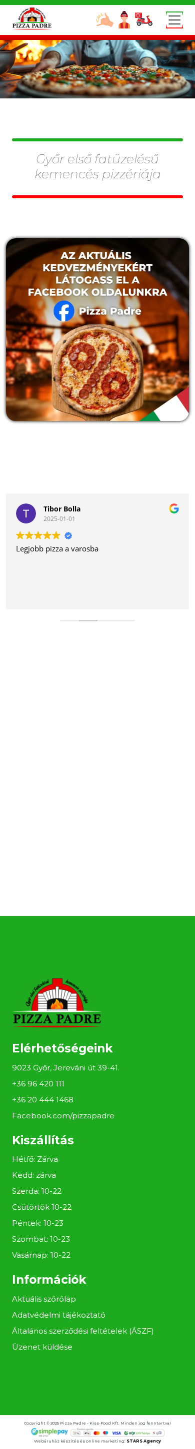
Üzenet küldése (42, 1347)
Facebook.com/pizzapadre (63, 1115)
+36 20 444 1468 (43, 1099)
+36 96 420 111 (38, 1083)
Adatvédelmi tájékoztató (59, 1315)
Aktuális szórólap (44, 1299)
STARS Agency (143, 1441)
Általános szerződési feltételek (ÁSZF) (83, 1331)
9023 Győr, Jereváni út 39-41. (66, 1067)
